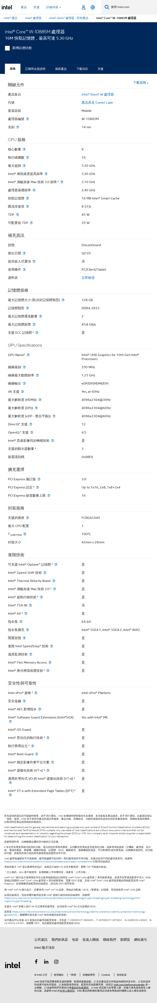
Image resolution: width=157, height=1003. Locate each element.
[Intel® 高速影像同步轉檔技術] (52, 440)
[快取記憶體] (27, 198)
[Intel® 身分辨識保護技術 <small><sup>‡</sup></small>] (48, 670)
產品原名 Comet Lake (97, 103)
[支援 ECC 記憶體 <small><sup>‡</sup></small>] (37, 332)
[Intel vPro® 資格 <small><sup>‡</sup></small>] (36, 693)
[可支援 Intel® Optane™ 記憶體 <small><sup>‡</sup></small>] (56, 564)
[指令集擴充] (27, 630)
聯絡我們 (109, 940)
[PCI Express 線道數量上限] (48, 495)
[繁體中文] (93, 7)
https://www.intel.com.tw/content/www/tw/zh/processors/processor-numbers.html (48, 861)
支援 (100, 69)
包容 (75, 940)
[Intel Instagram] (56, 962)
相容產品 (61, 69)
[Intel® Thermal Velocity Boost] (54, 581)
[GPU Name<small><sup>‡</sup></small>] (28, 355)
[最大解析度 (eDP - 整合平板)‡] (54, 416)
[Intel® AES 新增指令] (39, 709)
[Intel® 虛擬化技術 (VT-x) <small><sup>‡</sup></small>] (48, 770)
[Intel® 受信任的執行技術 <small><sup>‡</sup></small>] (48, 737)
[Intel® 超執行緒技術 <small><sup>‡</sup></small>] (41, 597)
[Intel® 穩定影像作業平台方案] (52, 762)
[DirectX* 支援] (30, 424)
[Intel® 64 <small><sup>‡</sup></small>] (26, 613)
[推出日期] (24, 253)
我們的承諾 (60, 940)
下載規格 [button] (139, 83)
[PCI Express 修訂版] (39, 479)
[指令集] (21, 621)
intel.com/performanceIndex (129, 984)
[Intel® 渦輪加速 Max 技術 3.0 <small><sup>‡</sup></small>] (54, 589)
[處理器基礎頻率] (34, 190)
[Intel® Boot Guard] (36, 754)
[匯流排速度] (27, 206)
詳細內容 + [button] (53, 7)
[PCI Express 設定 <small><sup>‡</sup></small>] (37, 487)
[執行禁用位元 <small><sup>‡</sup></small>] (32, 746)
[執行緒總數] (27, 157)
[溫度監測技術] (30, 654)
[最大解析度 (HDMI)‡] (40, 399)
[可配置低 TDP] (31, 223)
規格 (13, 69)
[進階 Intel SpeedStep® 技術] (51, 646)
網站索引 (140, 940)
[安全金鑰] (24, 701)
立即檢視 (88, 278)
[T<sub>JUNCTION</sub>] (24, 534)
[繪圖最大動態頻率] (37, 375)
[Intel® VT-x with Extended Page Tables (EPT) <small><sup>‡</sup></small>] (10, 795)
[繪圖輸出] (24, 383)
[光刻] (17, 127)
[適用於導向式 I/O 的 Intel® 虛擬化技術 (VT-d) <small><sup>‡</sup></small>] (10, 782)
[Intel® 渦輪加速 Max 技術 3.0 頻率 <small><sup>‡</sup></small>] (61, 182)
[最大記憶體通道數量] (40, 316)
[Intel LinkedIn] (46, 962)
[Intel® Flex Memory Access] (50, 662)
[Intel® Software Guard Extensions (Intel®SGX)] (10, 721)
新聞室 (125, 940)
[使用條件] (24, 269)
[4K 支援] (22, 391)
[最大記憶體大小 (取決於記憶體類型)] (63, 300)
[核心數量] (24, 149)
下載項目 (82, 69)
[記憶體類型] (27, 308)
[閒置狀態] (24, 638)
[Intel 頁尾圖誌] (13, 965)
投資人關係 (91, 940)
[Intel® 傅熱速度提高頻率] (46, 174)
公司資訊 (40, 940)
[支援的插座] (27, 517)
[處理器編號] (27, 119)
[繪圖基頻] (24, 367)
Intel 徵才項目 (44, 948)
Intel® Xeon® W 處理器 (98, 94)
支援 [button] (37, 7)
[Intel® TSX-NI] (30, 605)
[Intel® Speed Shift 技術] (45, 572)
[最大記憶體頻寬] (34, 324)
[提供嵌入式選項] (34, 261)
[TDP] (17, 214)
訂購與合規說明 (35, 69)
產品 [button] (24, 7)
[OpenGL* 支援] (31, 432)
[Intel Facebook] (36, 962)
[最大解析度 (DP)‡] (36, 408)
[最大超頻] (24, 165)
